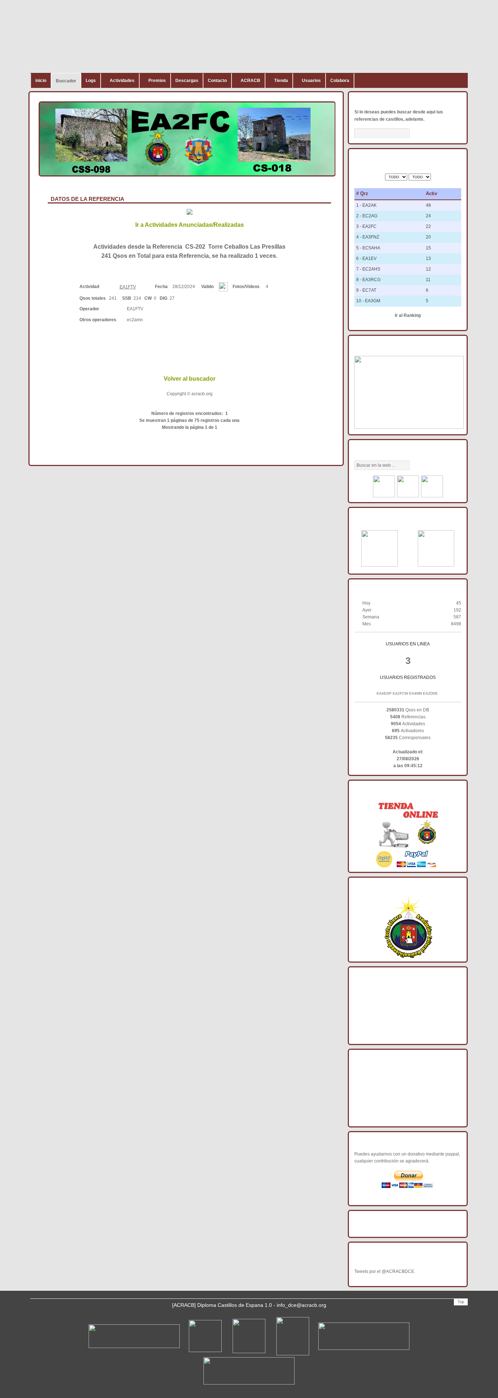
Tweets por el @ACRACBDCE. (384, 1271)
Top (461, 1302)
